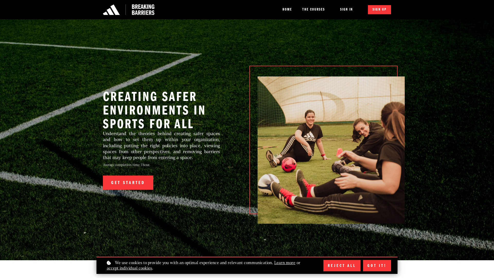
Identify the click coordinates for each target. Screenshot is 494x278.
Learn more (284, 262)
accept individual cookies (129, 268)
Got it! (377, 265)
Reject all (342, 265)
